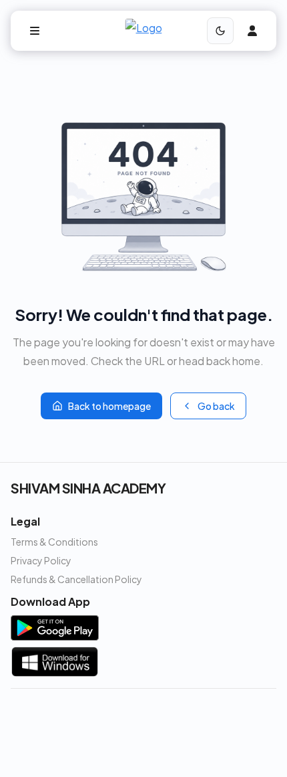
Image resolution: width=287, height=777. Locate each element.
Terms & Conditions (54, 542)
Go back (216, 406)
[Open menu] (34, 30)
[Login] (252, 30)
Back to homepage (109, 406)
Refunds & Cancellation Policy (76, 579)
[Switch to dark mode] (220, 30)
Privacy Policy (41, 560)
